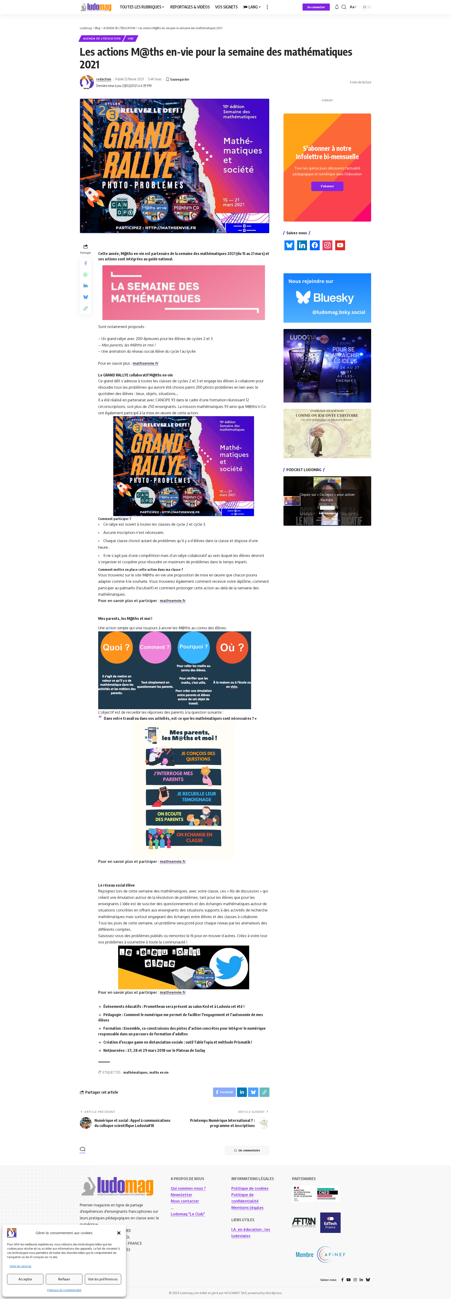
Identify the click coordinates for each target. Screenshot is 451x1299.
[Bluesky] (368, 1280)
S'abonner (327, 186)
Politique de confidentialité (64, 1290)
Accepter (25, 1279)
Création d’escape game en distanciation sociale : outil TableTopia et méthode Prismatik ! (177, 1042)
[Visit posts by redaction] (87, 82)
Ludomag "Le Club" (188, 1214)
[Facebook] (342, 1280)
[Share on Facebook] (85, 263)
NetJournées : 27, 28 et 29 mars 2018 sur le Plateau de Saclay (154, 1050)
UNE (131, 38)
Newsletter (181, 1194)
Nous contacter (185, 1201)
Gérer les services (20, 1266)
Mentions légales (247, 1207)
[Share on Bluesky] (85, 297)
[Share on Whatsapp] (85, 274)
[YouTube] (348, 1280)
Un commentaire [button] (249, 1150)
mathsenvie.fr (146, 363)
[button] (119, 1233)
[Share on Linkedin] (85, 285)
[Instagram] (355, 1280)
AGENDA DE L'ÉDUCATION (102, 38)
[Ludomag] (96, 7)
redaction (103, 79)
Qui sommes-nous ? (188, 1188)
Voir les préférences (103, 1279)
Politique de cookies (249, 1188)
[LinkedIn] (361, 1280)
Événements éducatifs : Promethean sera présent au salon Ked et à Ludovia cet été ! (174, 1006)
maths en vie (159, 1072)
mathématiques (135, 1072)
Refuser (64, 1279)
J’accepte (327, 507)
